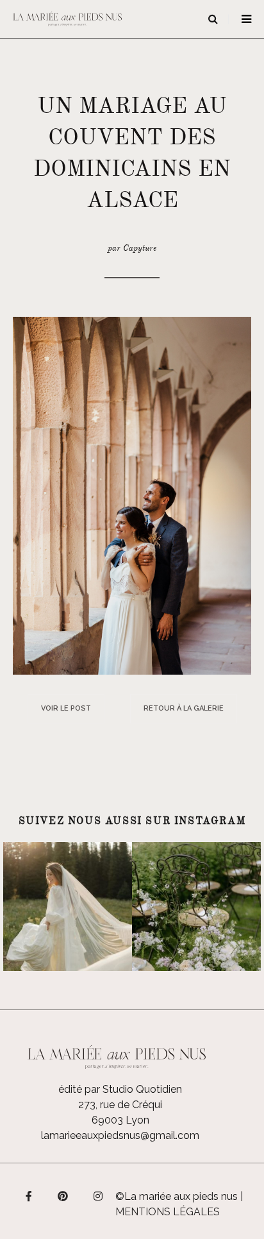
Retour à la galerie (184, 708)
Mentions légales (167, 1212)
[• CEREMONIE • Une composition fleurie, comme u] (196, 906)
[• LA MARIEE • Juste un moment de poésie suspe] (67, 906)
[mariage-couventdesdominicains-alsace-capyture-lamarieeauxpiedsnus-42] (132, 495)
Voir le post (66, 708)
